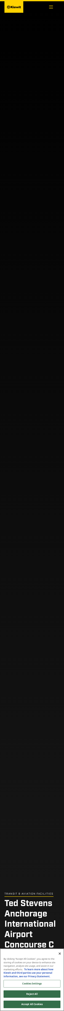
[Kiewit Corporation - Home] (13, 7)
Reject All (32, 994)
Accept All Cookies (32, 1004)
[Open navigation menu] (51, 7)
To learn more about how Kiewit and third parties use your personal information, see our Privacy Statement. (28, 973)
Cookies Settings (32, 983)
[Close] (60, 954)
